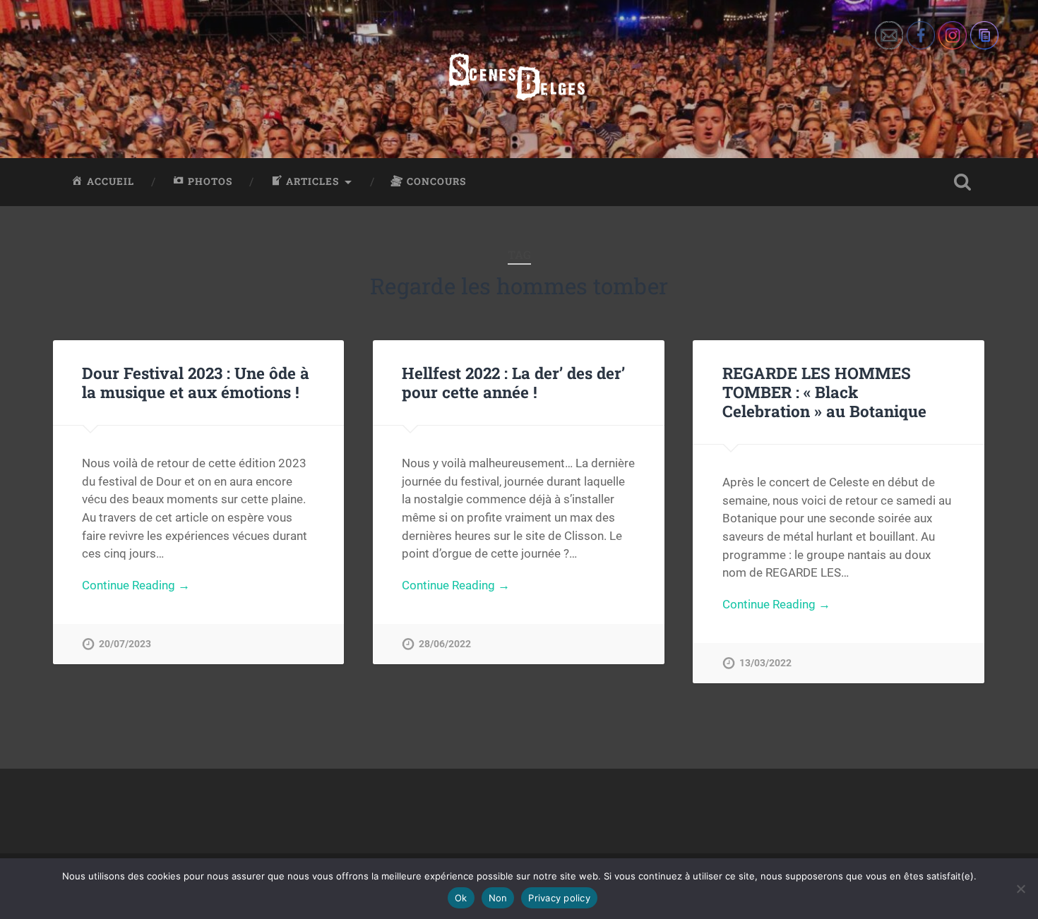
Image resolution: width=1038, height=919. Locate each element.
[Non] (1020, 889)
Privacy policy (559, 897)
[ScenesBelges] (518, 79)
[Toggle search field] (962, 182)
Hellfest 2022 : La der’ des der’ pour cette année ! (513, 382)
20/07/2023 (125, 644)
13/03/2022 (765, 663)
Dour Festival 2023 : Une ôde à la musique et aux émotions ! (195, 382)
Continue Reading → (136, 585)
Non (498, 897)
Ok (461, 897)
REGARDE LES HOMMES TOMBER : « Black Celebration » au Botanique (824, 391)
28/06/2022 (445, 644)
